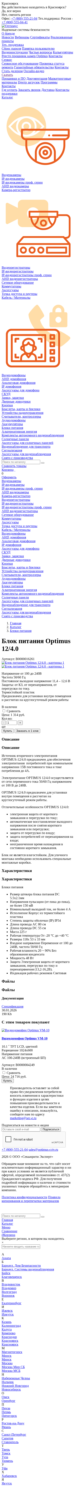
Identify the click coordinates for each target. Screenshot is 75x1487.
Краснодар (9, 1337)
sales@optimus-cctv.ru (43, 1149)
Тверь (6, 1449)
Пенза (6, 1408)
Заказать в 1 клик (27, 730)
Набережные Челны (16, 1378)
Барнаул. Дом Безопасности (21, 1265)
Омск (5, 1397)
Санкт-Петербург (14, 1434)
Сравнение (9, 1231)
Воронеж (8, 1295)
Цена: (6, 715)
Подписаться (51, 1129)
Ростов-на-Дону (13, 1423)
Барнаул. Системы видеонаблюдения (28, 1269)
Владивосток (11, 1284)
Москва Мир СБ (13, 1367)
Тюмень (7, 1461)
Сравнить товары (14, 466)
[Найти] (42, 463)
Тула (5, 1457)
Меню (6, 1227)
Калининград (11, 1325)
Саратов (7, 1438)
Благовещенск (12, 1277)
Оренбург (8, 1401)
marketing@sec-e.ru (23, 1118)
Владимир (9, 1288)
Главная (7, 1220)
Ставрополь (10, 1442)
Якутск (7, 1483)
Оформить (9, 477)
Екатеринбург (11, 1303)
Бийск (6, 1273)
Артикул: (8, 659)
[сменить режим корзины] (14, 469)
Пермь (6, 1412)
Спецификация (12, 1006)
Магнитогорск (12, 1352)
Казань (6, 1322)
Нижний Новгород (15, 1385)
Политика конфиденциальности (24, 1197)
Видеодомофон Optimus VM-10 (25, 1038)
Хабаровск (9, 1476)
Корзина (8, 469)
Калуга (7, 1329)
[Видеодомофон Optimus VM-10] (25, 1030)
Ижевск (7, 1310)
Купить (7, 730)
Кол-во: (7, 718)
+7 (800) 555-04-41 (15, 22)
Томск (6, 1453)
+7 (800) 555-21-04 (24, 18)
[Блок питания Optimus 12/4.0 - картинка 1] (33, 662)
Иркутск (8, 1314)
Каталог (7, 1223)
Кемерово (8, 1333)
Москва (7, 1363)
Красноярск (10, 1340)
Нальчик (8, 1382)
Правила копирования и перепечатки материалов (31, 1199)
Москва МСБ (11, 1370)
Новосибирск (11, 1389)
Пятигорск (9, 1416)
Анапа (6, 1258)
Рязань (6, 1427)
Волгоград (9, 1292)
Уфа (5, 1468)
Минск (6, 1355)
